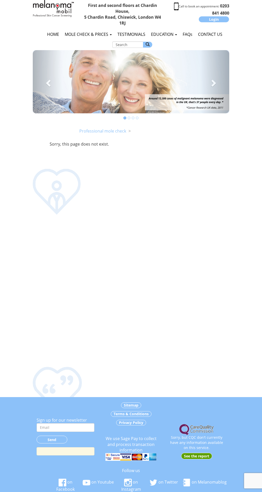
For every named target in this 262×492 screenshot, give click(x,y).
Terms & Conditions (131, 413)
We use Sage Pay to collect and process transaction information (131, 444)
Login (214, 19)
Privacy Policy (131, 422)
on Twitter (167, 482)
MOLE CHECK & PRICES (87, 34)
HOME (53, 34)
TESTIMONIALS (131, 34)
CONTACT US (210, 34)
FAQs (187, 34)
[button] (47, 81)
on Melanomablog (209, 482)
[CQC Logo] (196, 429)
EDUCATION (162, 34)
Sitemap (131, 405)
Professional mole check (102, 131)
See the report (196, 456)
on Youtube (102, 482)
